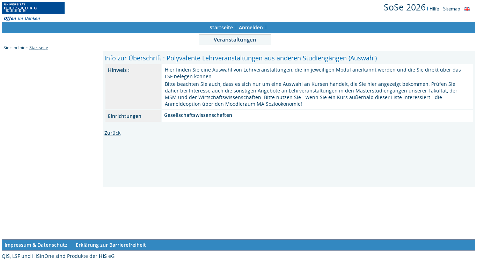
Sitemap (451, 9)
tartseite (221, 27)
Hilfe (434, 9)
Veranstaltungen (235, 39)
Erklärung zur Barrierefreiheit (111, 244)
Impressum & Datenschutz (36, 244)
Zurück (112, 132)
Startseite (38, 47)
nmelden (251, 27)
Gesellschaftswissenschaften (198, 115)
